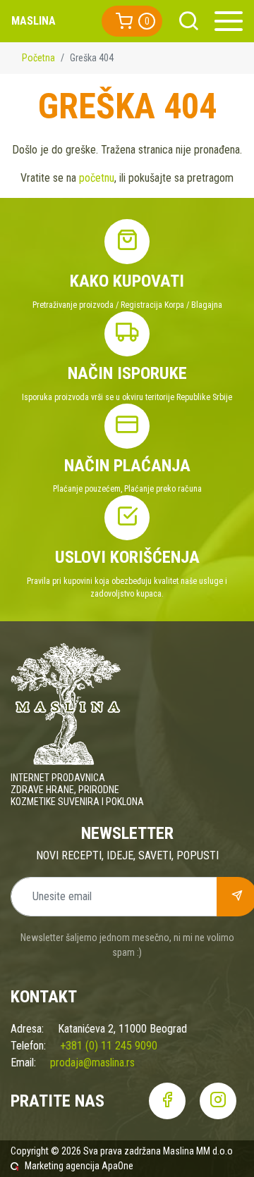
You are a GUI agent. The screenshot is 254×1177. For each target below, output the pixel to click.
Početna (38, 57)
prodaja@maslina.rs (92, 1062)
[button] (132, 21)
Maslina (33, 20)
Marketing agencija (62, 1165)
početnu (96, 178)
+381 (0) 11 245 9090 (108, 1045)
